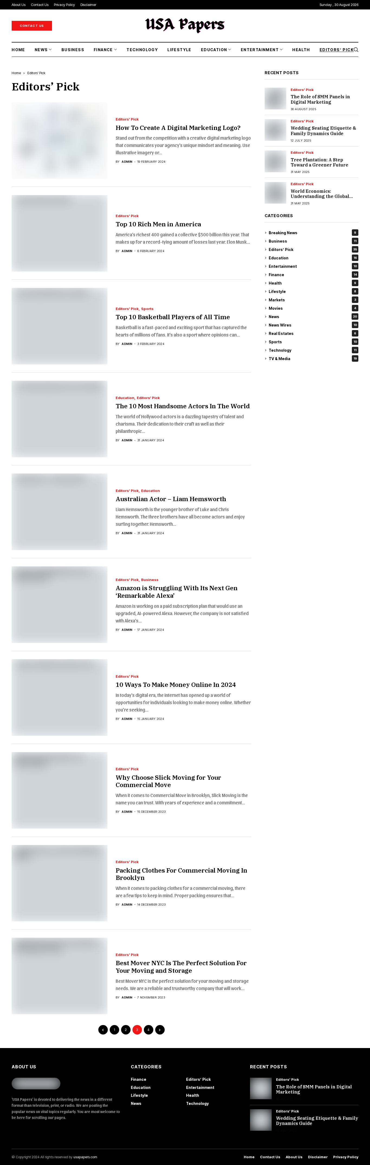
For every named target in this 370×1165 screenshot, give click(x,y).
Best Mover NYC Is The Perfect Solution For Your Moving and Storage (181, 966)
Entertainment (313, 266)
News (313, 316)
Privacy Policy (345, 1157)
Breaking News (312, 232)
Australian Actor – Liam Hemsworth (171, 499)
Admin (127, 162)
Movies (312, 308)
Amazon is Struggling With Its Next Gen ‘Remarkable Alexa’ (177, 591)
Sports (147, 309)
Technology (312, 350)
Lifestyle (312, 291)
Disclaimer (318, 1157)
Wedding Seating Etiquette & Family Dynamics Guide (323, 131)
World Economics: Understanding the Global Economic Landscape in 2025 (323, 196)
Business (149, 580)
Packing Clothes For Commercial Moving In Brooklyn (181, 874)
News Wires (313, 325)
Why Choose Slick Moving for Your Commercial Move (168, 781)
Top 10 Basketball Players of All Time (173, 317)
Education (125, 398)
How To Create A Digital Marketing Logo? (178, 127)
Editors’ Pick (36, 73)
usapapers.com (85, 1157)
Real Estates (312, 333)
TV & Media (313, 358)
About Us (294, 1157)
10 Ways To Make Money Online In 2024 (176, 684)
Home (16, 73)
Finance (313, 274)
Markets (312, 300)
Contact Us (270, 1157)
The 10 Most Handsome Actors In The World (183, 406)
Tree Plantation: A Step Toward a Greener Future (319, 162)
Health (312, 283)
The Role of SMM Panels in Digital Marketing (320, 99)
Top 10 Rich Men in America (158, 224)
